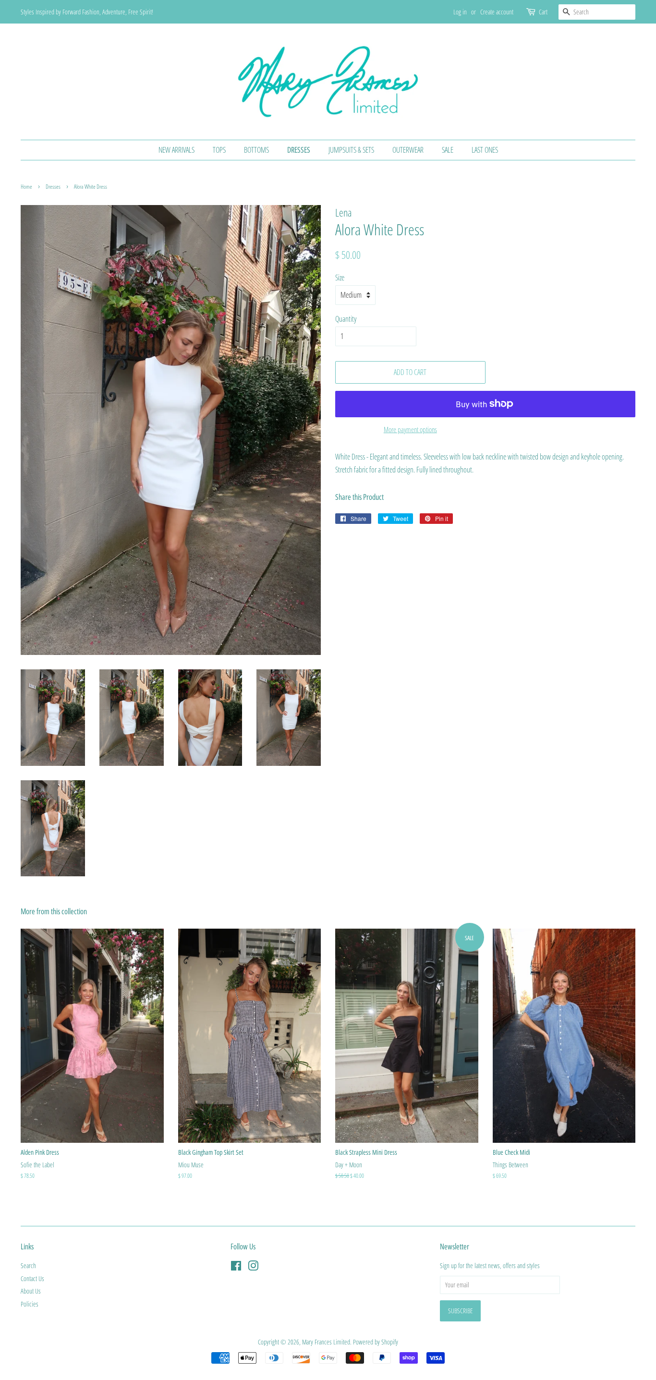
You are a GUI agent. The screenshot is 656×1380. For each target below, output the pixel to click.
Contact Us (32, 1278)
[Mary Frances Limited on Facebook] (236, 1267)
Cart (543, 11)
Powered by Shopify (375, 1341)
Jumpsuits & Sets (351, 150)
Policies (29, 1303)
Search (28, 1265)
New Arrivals (176, 150)
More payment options (410, 429)
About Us (31, 1290)
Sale (447, 150)
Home (26, 186)
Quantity (345, 319)
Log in (460, 11)
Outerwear (408, 150)
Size (339, 277)
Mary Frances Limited (326, 1341)
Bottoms (256, 150)
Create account (496, 11)
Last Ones (485, 150)
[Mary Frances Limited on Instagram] (253, 1267)
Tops (219, 150)
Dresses (298, 150)
